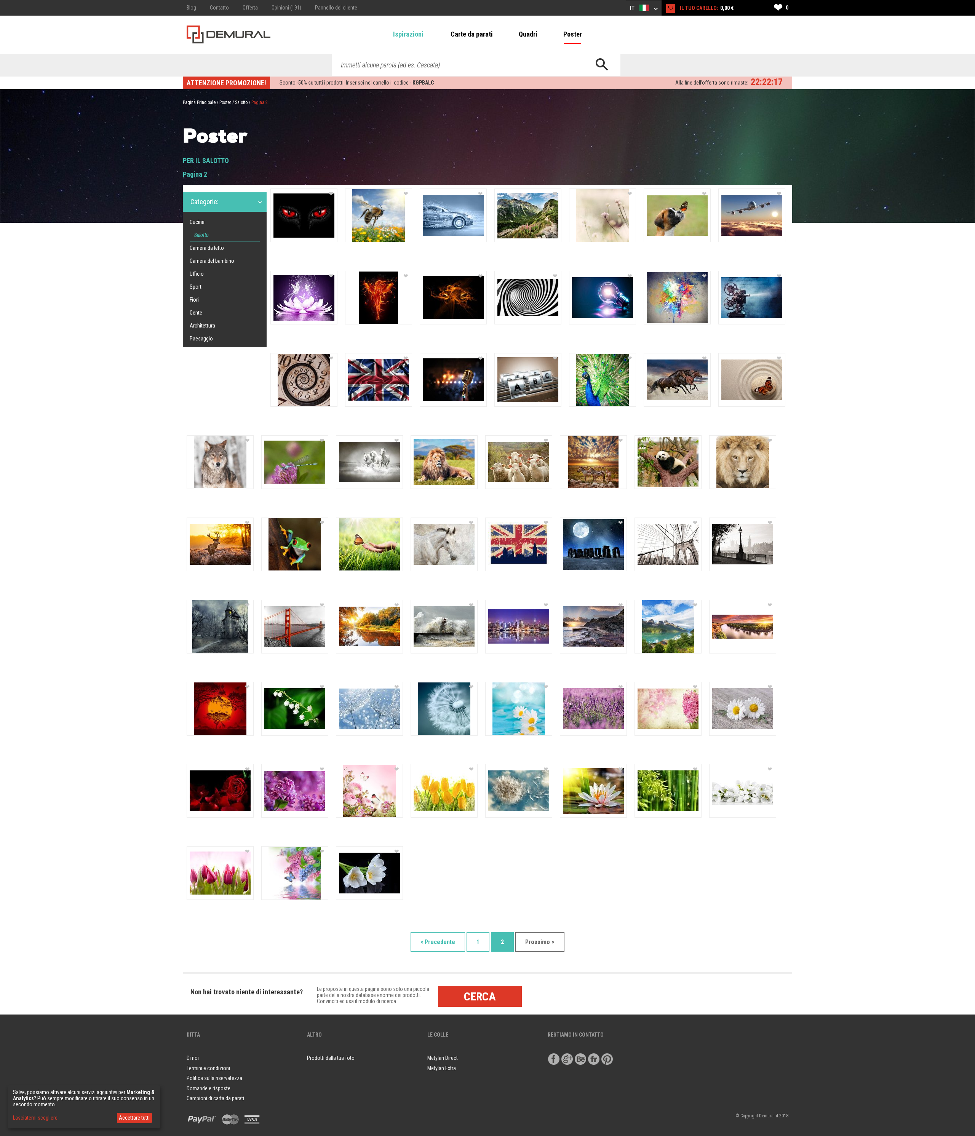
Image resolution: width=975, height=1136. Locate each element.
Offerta (250, 8)
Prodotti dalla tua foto (331, 1058)
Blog (191, 8)
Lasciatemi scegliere (35, 1118)
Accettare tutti (134, 1118)
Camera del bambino (212, 261)
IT (633, 8)
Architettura (202, 326)
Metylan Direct (442, 1058)
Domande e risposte (208, 1088)
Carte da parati (472, 34)
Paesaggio (201, 339)
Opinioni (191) (286, 8)
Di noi (193, 1058)
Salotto (241, 102)
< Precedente (437, 942)
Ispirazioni (408, 34)
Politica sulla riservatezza (214, 1078)
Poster (572, 34)
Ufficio (197, 274)
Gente (196, 313)
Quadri (528, 34)
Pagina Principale (199, 102)
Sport (195, 287)
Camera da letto (207, 248)
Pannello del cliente (336, 8)
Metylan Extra (441, 1068)
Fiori (194, 300)
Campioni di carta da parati (215, 1098)
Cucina (197, 222)
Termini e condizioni (208, 1068)
